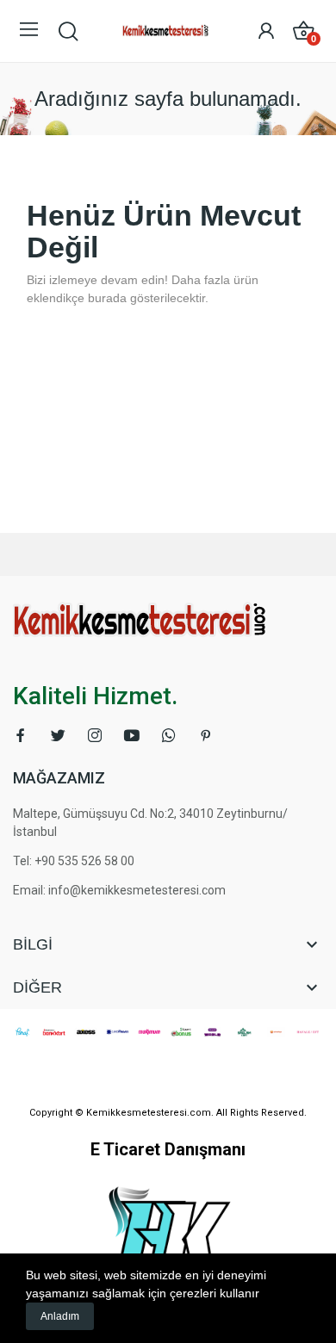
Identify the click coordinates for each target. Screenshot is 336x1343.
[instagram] (95, 736)
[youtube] (132, 736)
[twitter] (57, 736)
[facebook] (20, 736)
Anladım (59, 1316)
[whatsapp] (169, 736)
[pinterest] (206, 736)
